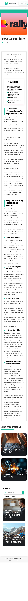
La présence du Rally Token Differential (13, 95)
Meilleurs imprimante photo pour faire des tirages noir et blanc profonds (13, 514)
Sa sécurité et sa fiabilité (13, 99)
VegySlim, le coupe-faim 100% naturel (12, 451)
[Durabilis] (10, 3)
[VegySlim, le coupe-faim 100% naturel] (14, 444)
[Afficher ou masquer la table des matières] (20, 82)
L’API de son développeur (13, 92)
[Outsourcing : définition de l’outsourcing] (14, 469)
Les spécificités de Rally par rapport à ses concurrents (14, 90)
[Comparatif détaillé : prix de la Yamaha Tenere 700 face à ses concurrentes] (14, 534)
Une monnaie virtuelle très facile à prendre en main (15, 101)
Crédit (5, 35)
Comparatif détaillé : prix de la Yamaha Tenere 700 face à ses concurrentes (14, 540)
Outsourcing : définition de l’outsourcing (13, 475)
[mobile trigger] (2, 3)
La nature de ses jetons (12, 97)
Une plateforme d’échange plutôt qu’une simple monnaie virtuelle (13, 87)
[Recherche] (21, 3)
